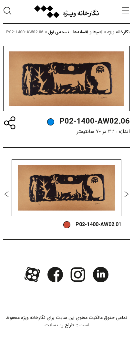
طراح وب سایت (59, 325)
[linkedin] (100, 274)
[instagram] (77, 274)
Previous (126, 194)
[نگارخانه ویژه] (66, 11)
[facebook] (55, 274)
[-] (50, 121)
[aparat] (32, 274)
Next (6, 194)
